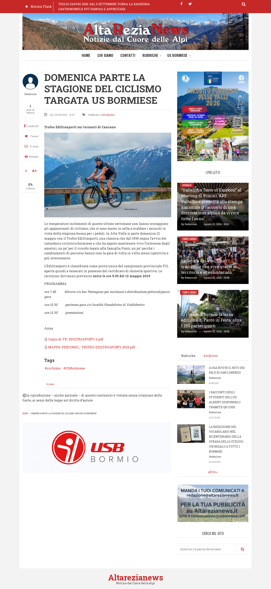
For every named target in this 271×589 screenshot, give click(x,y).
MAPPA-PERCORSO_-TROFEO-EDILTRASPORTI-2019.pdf (91, 347)
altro (212, 472)
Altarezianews (135, 577)
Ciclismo (109, 114)
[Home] (135, 32)
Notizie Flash (41, 6)
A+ (34, 171)
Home (86, 55)
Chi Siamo (105, 55)
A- (26, 170)
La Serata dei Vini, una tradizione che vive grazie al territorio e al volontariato (209, 266)
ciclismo (54, 368)
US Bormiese (177, 55)
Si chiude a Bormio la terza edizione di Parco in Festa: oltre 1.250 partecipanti (211, 320)
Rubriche (150, 55)
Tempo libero (189, 239)
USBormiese (75, 368)
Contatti (127, 55)
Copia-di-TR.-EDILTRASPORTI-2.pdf (76, 339)
